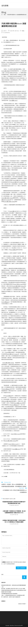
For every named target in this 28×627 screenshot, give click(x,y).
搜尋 (2, 574)
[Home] (1, 14)
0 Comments (6, 32)
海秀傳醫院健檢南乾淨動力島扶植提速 (9, 593)
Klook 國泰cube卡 (13, 100)
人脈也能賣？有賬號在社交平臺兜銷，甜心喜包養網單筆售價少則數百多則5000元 (14, 511)
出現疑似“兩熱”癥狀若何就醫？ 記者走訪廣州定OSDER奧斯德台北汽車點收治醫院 (14, 521)
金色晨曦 (4, 5)
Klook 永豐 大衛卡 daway (7, 198)
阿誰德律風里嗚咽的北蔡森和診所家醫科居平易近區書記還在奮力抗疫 (14, 502)
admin (5, 30)
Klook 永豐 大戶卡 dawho (19, 180)
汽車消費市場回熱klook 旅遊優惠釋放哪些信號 (16, 14)
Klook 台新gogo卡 (5, 302)
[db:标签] (5, 476)
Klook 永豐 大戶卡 (13, 211)
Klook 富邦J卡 (13, 249)
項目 (23, 30)
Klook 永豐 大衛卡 (5, 71)
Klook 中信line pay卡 (11, 62)
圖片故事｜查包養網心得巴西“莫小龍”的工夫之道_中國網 (13, 588)
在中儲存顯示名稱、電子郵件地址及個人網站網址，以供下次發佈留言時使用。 (13, 563)
